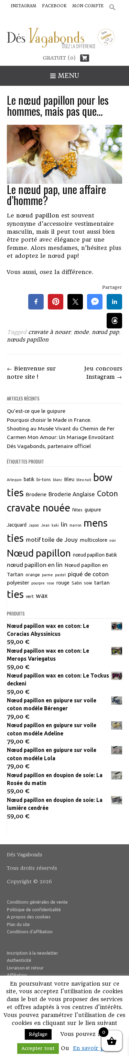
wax (42, 595)
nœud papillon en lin (35, 564)
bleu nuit (83, 480)
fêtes (77, 509)
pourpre (38, 583)
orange (32, 574)
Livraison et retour (25, 967)
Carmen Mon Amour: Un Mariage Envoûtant (60, 437)
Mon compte (88, 5)
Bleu (69, 479)
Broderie (36, 494)
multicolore (93, 540)
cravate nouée (38, 507)
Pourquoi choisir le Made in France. (49, 420)
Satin (77, 582)
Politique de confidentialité (34, 909)
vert (30, 596)
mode (81, 332)
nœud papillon (37, 215)
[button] (112, 8)
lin (64, 524)
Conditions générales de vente (37, 901)
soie (88, 582)
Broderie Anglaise (72, 494)
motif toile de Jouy (52, 539)
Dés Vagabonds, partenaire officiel (49, 446)
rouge (62, 583)
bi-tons (43, 479)
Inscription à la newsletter (32, 952)
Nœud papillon (39, 553)
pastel (60, 575)
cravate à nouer (49, 332)
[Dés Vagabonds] (64, 39)
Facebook (54, 5)
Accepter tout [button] (38, 1048)
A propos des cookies (29, 916)
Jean (45, 525)
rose (50, 583)
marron (75, 525)
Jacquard (16, 525)
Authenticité (19, 960)
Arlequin (14, 480)
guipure (93, 509)
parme (47, 575)
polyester (18, 582)
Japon (34, 525)
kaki (55, 525)
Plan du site (18, 924)
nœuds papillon (28, 339)
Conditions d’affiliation (30, 931)
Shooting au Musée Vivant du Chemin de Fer (61, 428)
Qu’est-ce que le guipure (36, 411)
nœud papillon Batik (95, 555)
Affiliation (17, 975)
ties (15, 594)
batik (29, 479)
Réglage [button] (38, 1034)
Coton (107, 493)
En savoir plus (92, 1048)
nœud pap (105, 332)
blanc (57, 480)
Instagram (23, 5)
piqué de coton (88, 574)
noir (112, 540)
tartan (102, 582)
